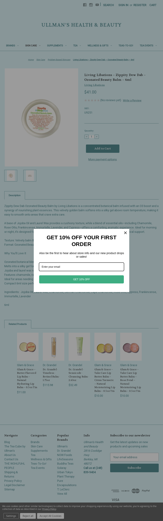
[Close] (125, 233)
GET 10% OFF (81, 279)
